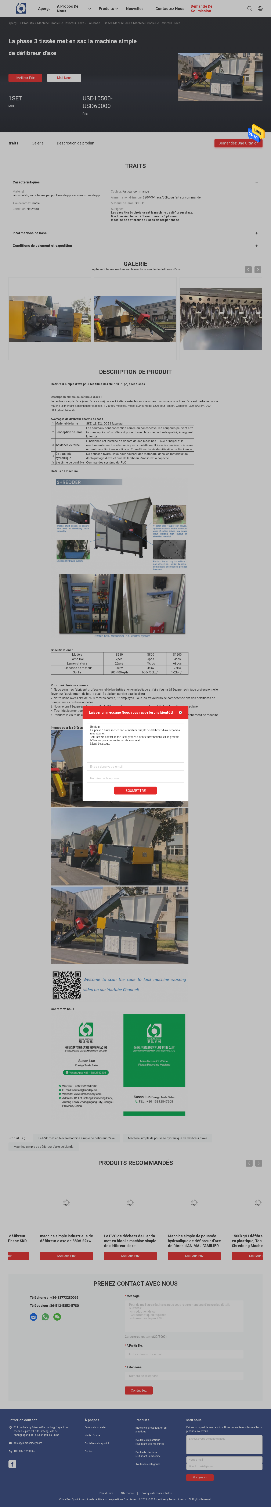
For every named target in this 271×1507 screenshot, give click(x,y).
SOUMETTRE (136, 791)
